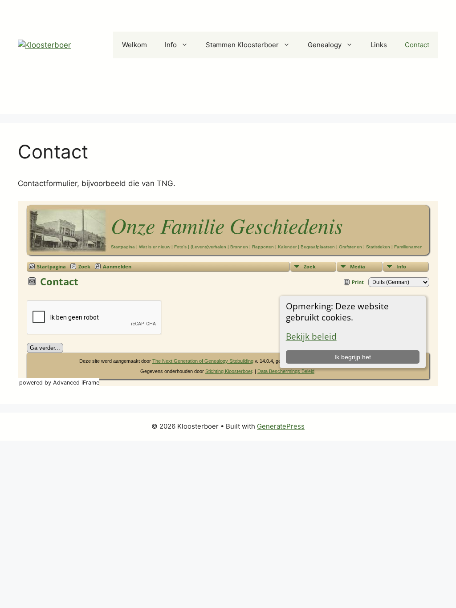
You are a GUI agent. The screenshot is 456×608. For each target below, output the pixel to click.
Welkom (134, 45)
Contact (417, 45)
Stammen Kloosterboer (242, 45)
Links (378, 45)
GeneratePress (281, 426)
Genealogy (325, 45)
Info (171, 45)
